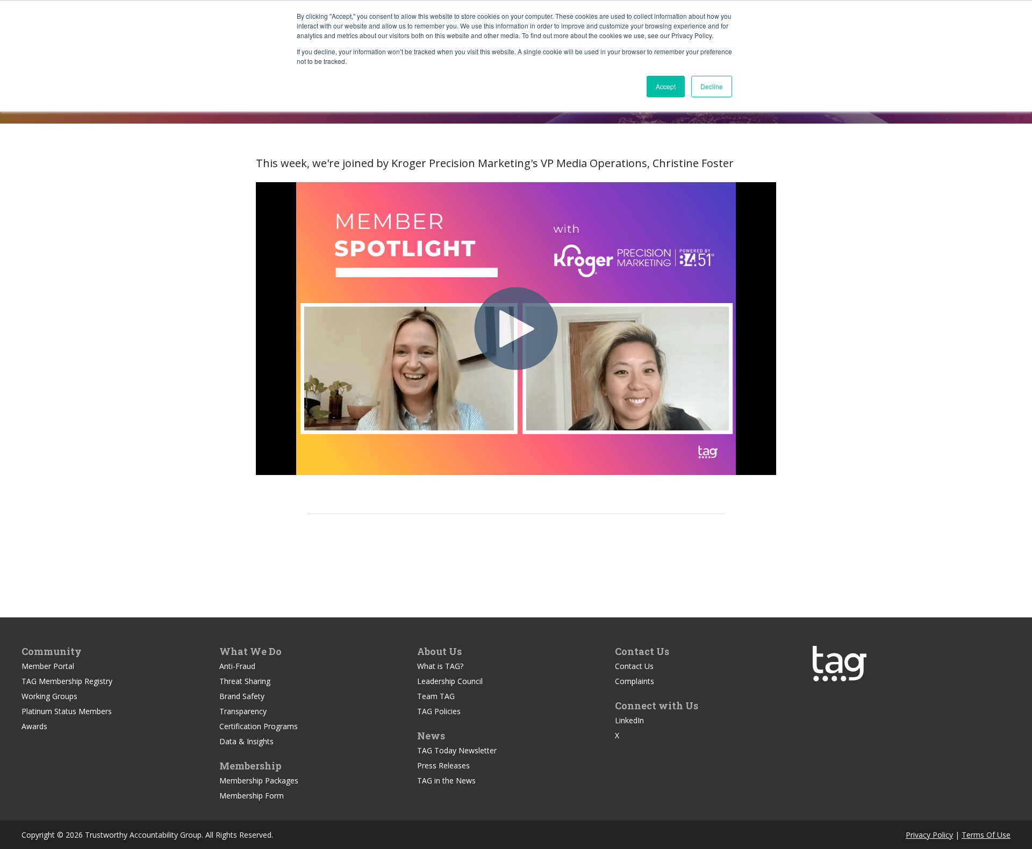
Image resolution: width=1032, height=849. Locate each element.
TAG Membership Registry (67, 681)
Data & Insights (246, 741)
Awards (34, 726)
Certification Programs (258, 726)
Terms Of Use (986, 835)
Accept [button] (666, 86)
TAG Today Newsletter (457, 750)
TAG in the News (446, 780)
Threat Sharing (244, 681)
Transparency (243, 711)
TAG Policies (439, 711)
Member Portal (48, 666)
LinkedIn (629, 720)
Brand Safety (241, 696)
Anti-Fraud (237, 666)
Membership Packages (258, 780)
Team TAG (436, 696)
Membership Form (251, 795)
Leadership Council (450, 681)
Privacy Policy (929, 835)
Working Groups (49, 696)
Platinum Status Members (67, 711)
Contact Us (634, 666)
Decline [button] (711, 86)
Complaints (634, 681)
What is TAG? (440, 666)
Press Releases (443, 765)
